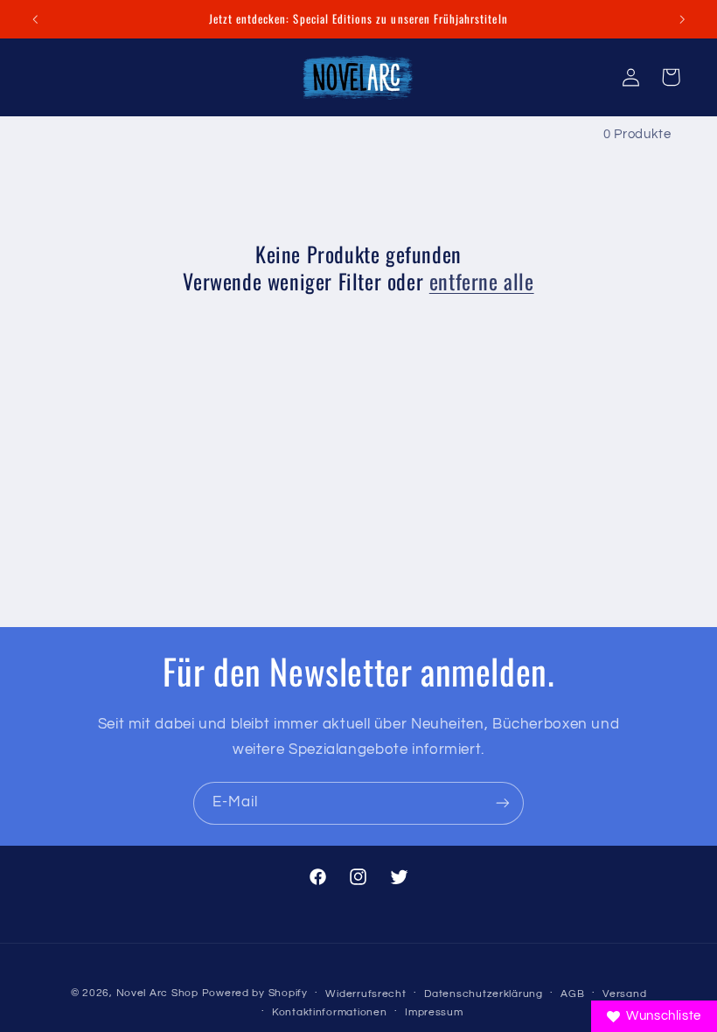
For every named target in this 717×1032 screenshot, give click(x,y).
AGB (572, 994)
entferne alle (481, 281)
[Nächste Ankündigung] (682, 19)
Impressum (434, 1012)
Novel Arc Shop (157, 993)
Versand (624, 994)
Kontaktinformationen (329, 1012)
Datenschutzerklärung (483, 994)
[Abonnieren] (503, 803)
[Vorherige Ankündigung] (35, 19)
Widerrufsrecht (365, 994)
